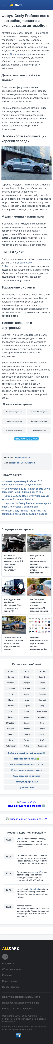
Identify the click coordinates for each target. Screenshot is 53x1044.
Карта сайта (9, 981)
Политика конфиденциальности (21, 996)
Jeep (42, 706)
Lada (26, 711)
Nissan (26, 723)
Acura (10, 671)
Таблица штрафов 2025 (26, 781)
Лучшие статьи (26, 787)
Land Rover (42, 711)
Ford (11, 694)
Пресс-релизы (10, 986)
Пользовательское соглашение (20, 1002)
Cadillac (10, 683)
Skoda (11, 734)
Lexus (10, 717)
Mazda (26, 717)
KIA (10, 711)
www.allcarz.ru (22, 457)
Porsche (26, 729)
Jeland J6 (36, 872)
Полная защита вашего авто (25, 805)
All (16, 5)
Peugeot (10, 729)
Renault (42, 729)
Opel (42, 723)
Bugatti (42, 677)
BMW (26, 677)
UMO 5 (20, 838)
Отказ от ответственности (17, 1008)
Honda (26, 700)
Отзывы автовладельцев (14, 430)
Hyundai (42, 700)
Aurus (42, 671)
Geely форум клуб (20, 54)
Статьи (31, 462)
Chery (42, 683)
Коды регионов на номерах (26, 776)
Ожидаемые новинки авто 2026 (26, 764)
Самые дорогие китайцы (39, 421)
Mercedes (42, 717)
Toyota (26, 740)
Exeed (42, 688)
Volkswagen (11, 746)
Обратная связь (11, 969)
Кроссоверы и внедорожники (26, 770)
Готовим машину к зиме (14, 412)
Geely (26, 694)
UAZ (42, 740)
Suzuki (42, 734)
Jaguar (27, 706)
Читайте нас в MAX (26, 438)
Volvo (26, 746)
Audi (27, 671)
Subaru (26, 734)
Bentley (11, 677)
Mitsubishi (10, 723)
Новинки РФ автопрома (39, 412)
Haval (10, 700)
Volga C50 (34, 889)
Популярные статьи (39, 430)
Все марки (42, 746)
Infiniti (11, 706)
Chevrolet (11, 688)
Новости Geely (18, 462)
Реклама (7, 975)
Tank (11, 740)
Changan (26, 683)
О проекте (8, 963)
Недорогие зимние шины (14, 421)
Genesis (42, 694)
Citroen (26, 688)
